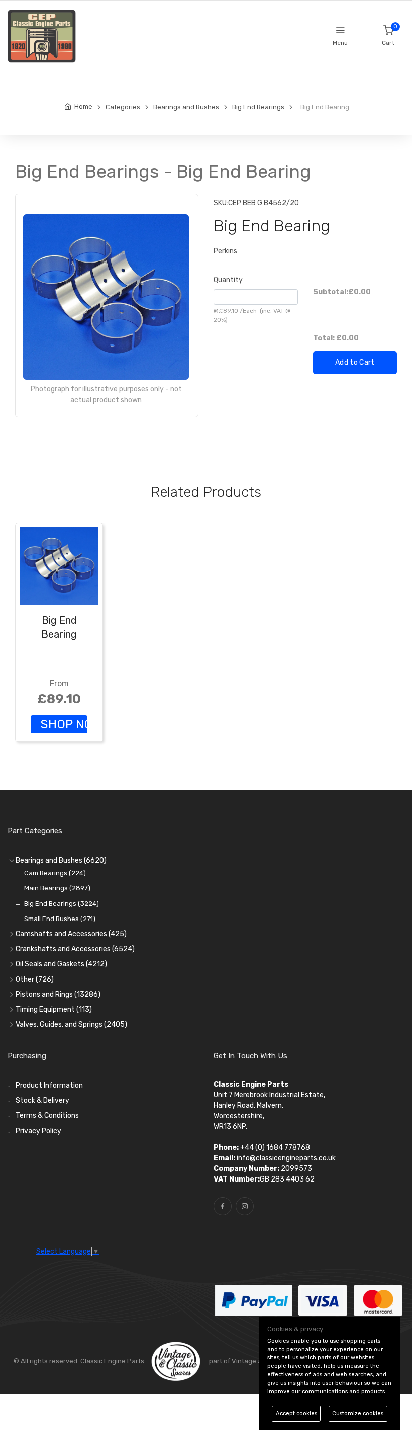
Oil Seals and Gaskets (61, 964)
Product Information (49, 1085)
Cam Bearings (55, 873)
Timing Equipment (54, 1009)
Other (35, 979)
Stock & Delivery (42, 1100)
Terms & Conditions (47, 1115)
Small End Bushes (59, 919)
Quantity (228, 280)
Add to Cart (355, 362)
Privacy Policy (38, 1131)
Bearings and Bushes (61, 860)
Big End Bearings (61, 903)
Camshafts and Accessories (71, 934)
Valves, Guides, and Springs (71, 1024)
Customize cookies (357, 1413)
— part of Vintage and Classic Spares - (262, 1361)
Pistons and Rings (58, 994)
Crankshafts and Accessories (75, 949)
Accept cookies (296, 1413)
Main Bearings (57, 888)
